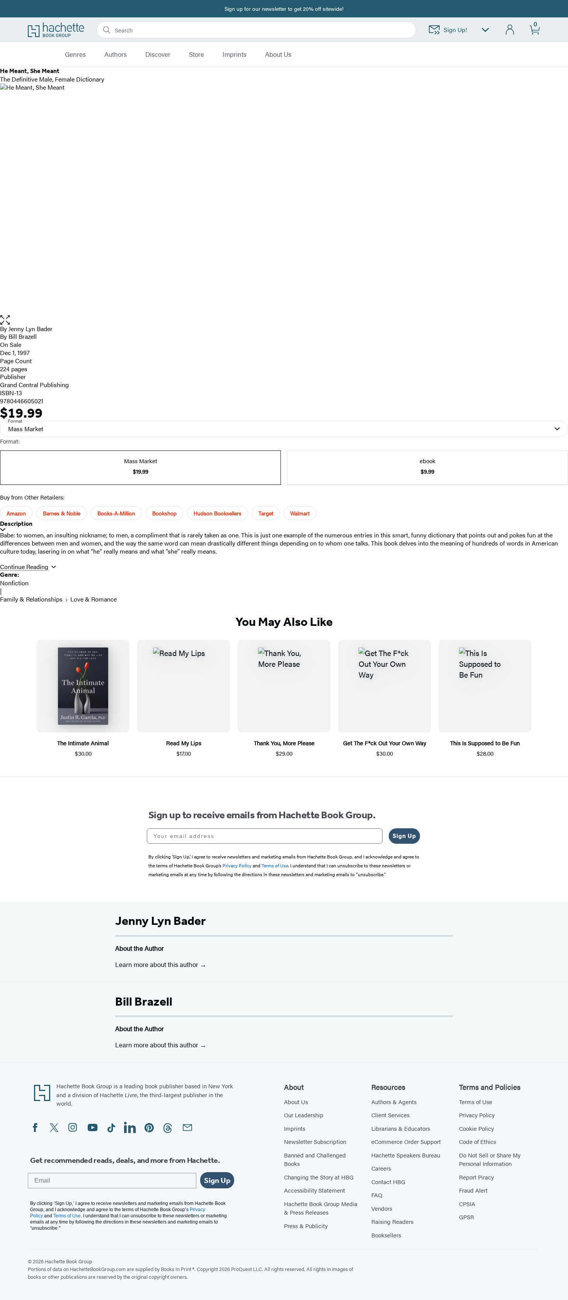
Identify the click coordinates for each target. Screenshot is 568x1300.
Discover (157, 54)
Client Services (390, 1115)
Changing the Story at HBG (319, 1177)
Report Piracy (476, 1177)
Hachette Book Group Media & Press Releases (320, 1208)
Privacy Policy (477, 1115)
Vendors (381, 1208)
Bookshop (164, 513)
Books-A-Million (116, 513)
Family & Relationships (31, 599)
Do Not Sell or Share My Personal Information (489, 1159)
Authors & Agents (394, 1102)
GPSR (466, 1217)
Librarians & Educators (400, 1128)
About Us (296, 1102)
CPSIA (467, 1204)
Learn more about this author (157, 964)
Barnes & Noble (61, 513)
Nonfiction (14, 582)
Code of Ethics (477, 1141)
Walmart (300, 513)
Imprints (235, 54)
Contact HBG (388, 1182)
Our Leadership (303, 1115)
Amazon (16, 513)
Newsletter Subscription (315, 1141)
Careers (381, 1168)
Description (16, 523)
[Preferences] (485, 30)
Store (196, 54)
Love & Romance (93, 599)
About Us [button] (278, 54)
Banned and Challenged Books (315, 1159)
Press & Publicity (306, 1226)
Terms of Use (475, 1102)
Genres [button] (75, 54)
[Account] (510, 30)
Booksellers (386, 1235)
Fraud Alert (473, 1190)
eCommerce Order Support (406, 1141)
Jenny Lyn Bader (160, 920)
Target (265, 513)
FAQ (376, 1195)
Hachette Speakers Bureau (405, 1155)
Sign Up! (455, 29)
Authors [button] (115, 54)
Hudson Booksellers (217, 513)
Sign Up (404, 835)
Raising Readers (392, 1221)
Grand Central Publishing (34, 384)
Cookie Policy (476, 1128)
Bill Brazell (143, 1001)
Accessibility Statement (314, 1190)
